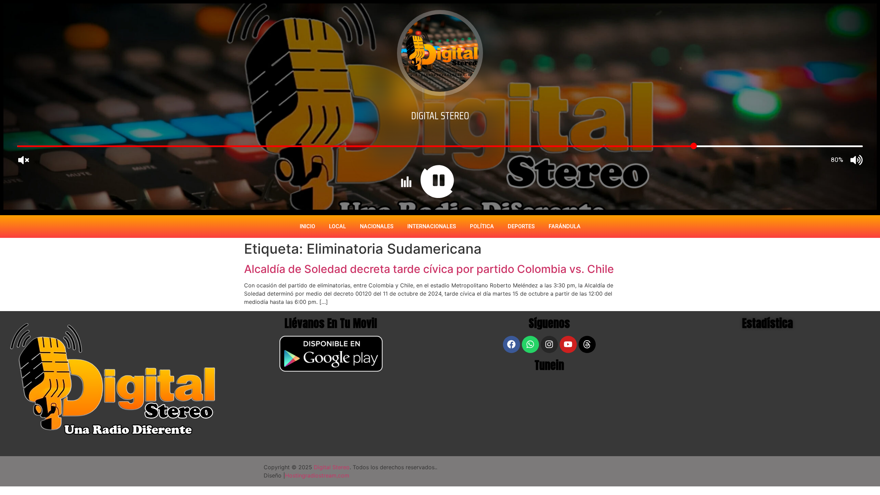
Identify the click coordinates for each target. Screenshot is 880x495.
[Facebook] (511, 344)
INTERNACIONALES (431, 226)
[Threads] (587, 344)
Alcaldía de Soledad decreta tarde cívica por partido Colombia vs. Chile (429, 269)
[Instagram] (549, 344)
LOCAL (337, 226)
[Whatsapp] (530, 344)
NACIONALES (377, 226)
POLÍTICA (482, 226)
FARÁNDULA (565, 226)
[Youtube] (568, 344)
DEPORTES (521, 226)
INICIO (307, 226)
